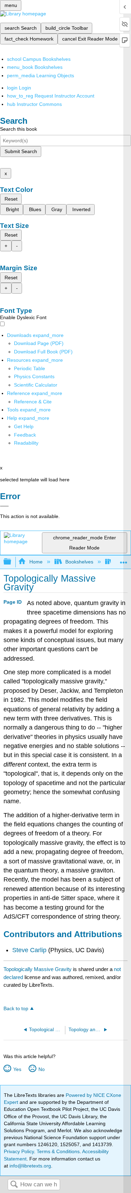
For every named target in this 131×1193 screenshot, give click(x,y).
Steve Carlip (29, 950)
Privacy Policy (19, 1151)
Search (14, 1184)
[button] (25, 435)
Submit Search (21, 151)
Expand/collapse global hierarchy (12, 562)
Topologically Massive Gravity (37, 969)
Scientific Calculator (35, 385)
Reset (11, 199)
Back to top (15, 1008)
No (41, 1069)
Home (36, 562)
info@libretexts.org (29, 1166)
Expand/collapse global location (124, 559)
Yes (17, 1069)
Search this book (18, 129)
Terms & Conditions (58, 1151)
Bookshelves (79, 562)
